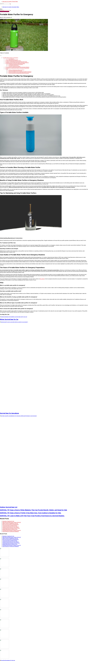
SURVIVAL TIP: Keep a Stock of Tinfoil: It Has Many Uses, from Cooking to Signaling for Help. (30, 513)
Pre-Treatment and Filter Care (13, 65)
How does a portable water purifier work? (15, 70)
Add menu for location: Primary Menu (10, 1)
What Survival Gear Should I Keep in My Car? (11, 522)
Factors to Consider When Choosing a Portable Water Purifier (16, 61)
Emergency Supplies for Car (8, 521)
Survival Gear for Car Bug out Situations (10, 531)
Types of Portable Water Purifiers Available (13, 60)
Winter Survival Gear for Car (9, 319)
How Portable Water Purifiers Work (12, 59)
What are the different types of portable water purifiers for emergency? (20, 72)
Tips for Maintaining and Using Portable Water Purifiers (15, 63)
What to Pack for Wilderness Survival (10, 523)
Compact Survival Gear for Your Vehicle (10, 526)
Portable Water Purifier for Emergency (10, 57)
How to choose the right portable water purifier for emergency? (19, 73)
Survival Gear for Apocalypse (9, 413)
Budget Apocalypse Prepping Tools (9, 529)
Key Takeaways (11, 58)
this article (42, 278)
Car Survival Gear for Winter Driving (9, 525)
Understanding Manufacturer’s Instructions (16, 64)
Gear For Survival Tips (4, 11)
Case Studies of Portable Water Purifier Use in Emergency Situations (17, 67)
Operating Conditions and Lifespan (14, 66)
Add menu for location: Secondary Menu (10, 7)
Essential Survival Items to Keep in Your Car (11, 530)
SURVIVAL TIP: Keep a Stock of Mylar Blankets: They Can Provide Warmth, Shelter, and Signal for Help (33, 510)
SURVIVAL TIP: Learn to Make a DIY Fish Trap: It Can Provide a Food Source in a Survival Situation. (32, 516)
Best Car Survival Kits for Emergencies (10, 524)
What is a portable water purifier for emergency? (16, 69)
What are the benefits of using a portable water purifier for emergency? (20, 71)
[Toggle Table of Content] (1, 55)
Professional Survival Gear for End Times (11, 528)
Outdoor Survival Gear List (8, 507)
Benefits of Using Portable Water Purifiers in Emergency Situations (17, 62)
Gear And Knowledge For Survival (8, 660)
